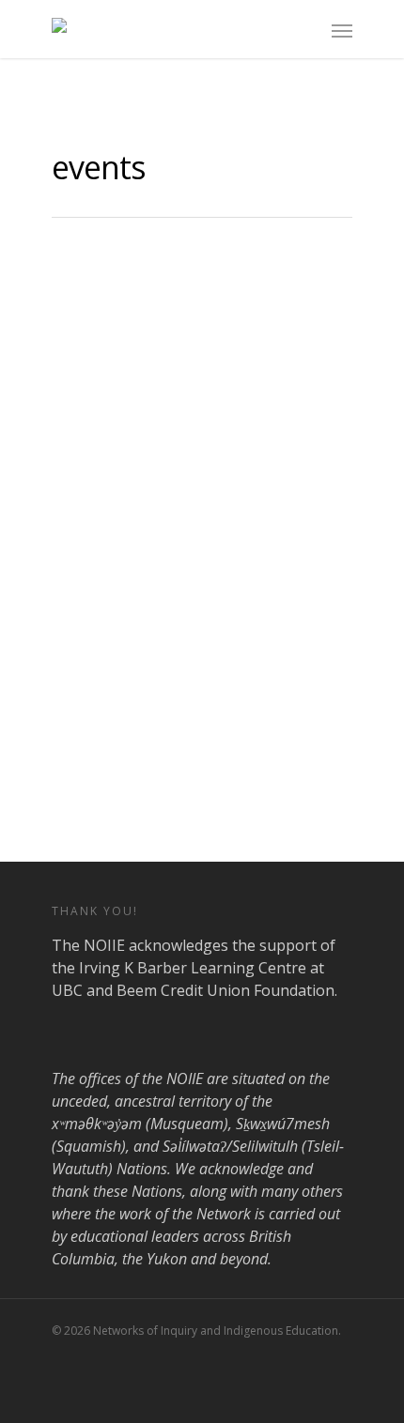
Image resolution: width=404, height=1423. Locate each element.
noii (162, 579)
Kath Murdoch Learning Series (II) (246, 531)
